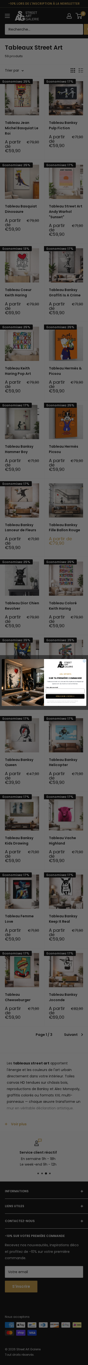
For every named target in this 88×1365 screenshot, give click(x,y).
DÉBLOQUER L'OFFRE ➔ (65, 696)
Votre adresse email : (52, 687)
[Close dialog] (84, 661)
